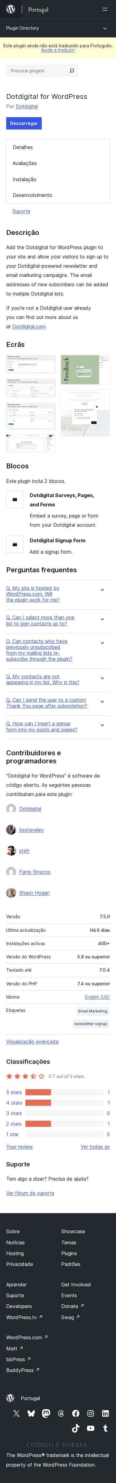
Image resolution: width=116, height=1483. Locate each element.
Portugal (30, 1398)
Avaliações (25, 163)
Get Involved (76, 1284)
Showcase (73, 1231)
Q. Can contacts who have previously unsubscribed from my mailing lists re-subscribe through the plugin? (39, 650)
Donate (72, 1306)
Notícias (15, 1242)
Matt (15, 1348)
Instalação (25, 179)
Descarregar (24, 123)
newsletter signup (90, 1023)
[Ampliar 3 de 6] (47, 411)
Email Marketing (92, 1011)
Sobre (13, 1231)
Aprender (16, 1284)
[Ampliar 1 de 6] (47, 363)
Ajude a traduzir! (58, 50)
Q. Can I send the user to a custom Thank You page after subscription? (46, 703)
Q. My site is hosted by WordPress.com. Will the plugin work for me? (33, 594)
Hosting (15, 1253)
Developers (19, 1306)
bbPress (18, 1359)
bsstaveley (31, 830)
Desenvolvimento (32, 195)
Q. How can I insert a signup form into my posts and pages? (41, 726)
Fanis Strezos (34, 872)
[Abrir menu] (106, 9)
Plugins (69, 1253)
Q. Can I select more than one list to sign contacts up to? (40, 620)
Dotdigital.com (28, 326)
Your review (19, 1147)
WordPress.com (27, 1337)
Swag (70, 1317)
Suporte (21, 211)
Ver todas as (95, 1147)
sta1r (24, 851)
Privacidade (19, 1264)
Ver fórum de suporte (30, 1193)
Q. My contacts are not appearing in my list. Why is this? (42, 679)
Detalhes (23, 147)
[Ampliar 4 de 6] (47, 443)
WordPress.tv (24, 1317)
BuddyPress (23, 1370)
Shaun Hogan (34, 893)
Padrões (70, 1264)
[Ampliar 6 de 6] (101, 398)
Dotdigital (27, 106)
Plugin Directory (22, 28)
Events (69, 1295)
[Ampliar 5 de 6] (101, 363)
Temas (68, 1242)
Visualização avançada (32, 1041)
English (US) (97, 996)
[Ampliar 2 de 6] (47, 387)
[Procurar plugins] (72, 71)
